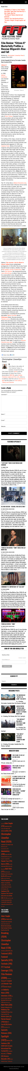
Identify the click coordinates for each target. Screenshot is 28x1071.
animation (8, 826)
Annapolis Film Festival (6, 921)
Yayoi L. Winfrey (8, 1061)
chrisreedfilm (6, 831)
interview (4, 866)
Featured (6, 953)
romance (4, 885)
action (2, 823)
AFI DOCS (8, 919)
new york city (6, 878)
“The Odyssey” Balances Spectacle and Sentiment (13, 16)
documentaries (4, 848)
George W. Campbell (5, 858)
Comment (4, 394)
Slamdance (7, 1027)
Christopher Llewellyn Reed (16, 55)
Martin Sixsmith (12, 315)
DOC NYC (9, 951)
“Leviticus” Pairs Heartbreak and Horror (13, 18)
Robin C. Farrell (5, 883)
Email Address (6, 659)
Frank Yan (9, 978)
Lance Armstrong (6, 273)
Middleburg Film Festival (6, 874)
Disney (5, 846)
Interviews (6, 995)
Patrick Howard (6, 880)
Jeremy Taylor (8, 998)
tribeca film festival (6, 904)
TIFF (5, 898)
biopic (8, 828)
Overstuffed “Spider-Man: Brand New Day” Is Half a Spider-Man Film (14, 12)
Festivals (6, 963)
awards (3, 828)
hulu (10, 864)
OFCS (15, 371)
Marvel (3, 869)
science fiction (5, 887)
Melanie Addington (6, 1007)
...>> (13, 763)
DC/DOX (3, 951)
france (9, 856)
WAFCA (12, 375)
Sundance (5, 891)
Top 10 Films (10, 898)
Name (3, 414)
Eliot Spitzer (8, 271)
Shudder (5, 889)
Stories (9, 1040)
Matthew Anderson (6, 1002)
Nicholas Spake (6, 1016)
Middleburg (7, 871)
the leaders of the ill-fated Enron (12, 269)
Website (3, 426)
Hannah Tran (6, 861)
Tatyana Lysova (5, 319)
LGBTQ (10, 866)
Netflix (4, 876)
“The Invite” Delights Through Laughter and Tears (14, 21)
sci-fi (9, 885)
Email (3, 420)
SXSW (6, 896)
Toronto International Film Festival (6, 1048)
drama (7, 854)
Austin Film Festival (5, 924)
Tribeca (9, 902)
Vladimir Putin (5, 146)
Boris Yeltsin (9, 116)
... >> (17, 485)
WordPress (16, 1068)
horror (5, 864)
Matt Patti (6, 1004)
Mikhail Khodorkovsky (20, 183)
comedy (4, 844)
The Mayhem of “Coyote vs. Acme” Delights (14, 10)
